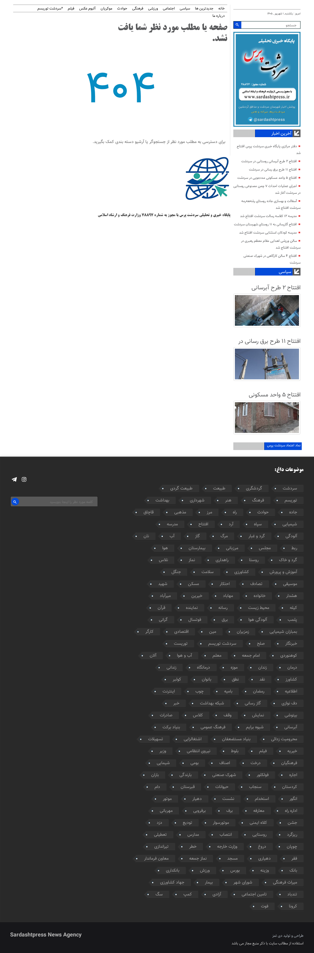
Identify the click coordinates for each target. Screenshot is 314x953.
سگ (159, 894)
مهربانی (166, 811)
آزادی (217, 894)
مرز (209, 512)
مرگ (224, 536)
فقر (294, 858)
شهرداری (197, 500)
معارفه (258, 811)
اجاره (293, 775)
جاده (293, 512)
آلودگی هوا (257, 620)
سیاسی (185, 8)
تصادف (256, 584)
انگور (293, 799)
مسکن (193, 584)
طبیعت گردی (181, 488)
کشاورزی (241, 572)
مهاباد (228, 596)
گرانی (163, 620)
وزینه (264, 870)
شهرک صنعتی (224, 775)
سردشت (290, 488)
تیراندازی (161, 846)
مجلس (265, 548)
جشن (292, 823)
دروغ (262, 846)
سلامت (207, 572)
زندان (262, 667)
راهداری (222, 560)
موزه (234, 667)
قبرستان (188, 787)
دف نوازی (289, 703)
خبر (176, 703)
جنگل (176, 572)
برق (225, 620)
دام (157, 787)
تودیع (187, 823)
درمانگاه (203, 667)
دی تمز (277, 936)
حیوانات (221, 787)
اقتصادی (181, 631)
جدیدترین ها (204, 8)
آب (172, 536)
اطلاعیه (291, 691)
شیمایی (163, 763)
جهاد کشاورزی (172, 882)
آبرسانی (290, 727)
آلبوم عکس (87, 8)
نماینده (192, 608)
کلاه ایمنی (258, 823)
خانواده (260, 596)
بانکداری (172, 870)
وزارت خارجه (227, 846)
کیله (293, 608)
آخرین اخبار (281, 133)
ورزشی (153, 8)
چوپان (292, 846)
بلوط (235, 751)
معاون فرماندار (156, 858)
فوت (264, 906)
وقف (228, 715)
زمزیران (243, 631)
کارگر (149, 631)
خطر (193, 846)
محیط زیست (258, 608)
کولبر (177, 679)
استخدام (262, 799)
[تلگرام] (14, 479)
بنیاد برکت (171, 727)
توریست (181, 643)
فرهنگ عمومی (213, 727)
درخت (256, 763)
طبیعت (219, 488)
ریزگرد (292, 834)
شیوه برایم (255, 727)
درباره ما (219, 16)
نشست (228, 799)
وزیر (162, 751)
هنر (228, 500)
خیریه (292, 751)
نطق (235, 679)
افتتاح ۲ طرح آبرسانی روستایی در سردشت (269, 161)
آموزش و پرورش (283, 572)
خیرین (196, 596)
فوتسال (194, 620)
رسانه (223, 608)
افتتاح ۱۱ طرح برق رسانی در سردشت (273, 169)
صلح (261, 643)
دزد (159, 823)
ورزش (205, 870)
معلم (217, 655)
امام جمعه (251, 655)
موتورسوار (221, 823)
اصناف (224, 763)
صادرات (166, 715)
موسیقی (290, 584)
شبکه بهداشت (212, 703)
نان (146, 536)
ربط (294, 548)
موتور (167, 799)
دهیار (197, 799)
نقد (262, 679)
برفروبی (199, 811)
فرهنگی (137, 8)
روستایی (259, 834)
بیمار (209, 882)
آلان (153, 655)
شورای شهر (242, 882)
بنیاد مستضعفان (236, 739)
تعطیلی (160, 834)
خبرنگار (291, 643)
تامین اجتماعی (254, 894)
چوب (199, 691)
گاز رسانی (253, 703)
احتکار (225, 584)
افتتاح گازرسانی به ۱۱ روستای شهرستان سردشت (265, 224)
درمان (292, 667)
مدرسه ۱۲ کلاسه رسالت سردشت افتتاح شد (268, 216)
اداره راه (291, 811)
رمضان (258, 691)
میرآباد (165, 596)
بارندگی (185, 775)
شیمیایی (289, 524)
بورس (235, 870)
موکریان (106, 8)
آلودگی (291, 536)
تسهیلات (155, 739)
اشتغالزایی (192, 739)
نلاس (163, 560)
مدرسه (172, 524)
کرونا (293, 906)
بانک (293, 870)
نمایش (258, 715)
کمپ (187, 894)
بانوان (206, 679)
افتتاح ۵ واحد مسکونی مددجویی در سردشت (267, 178)
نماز (192, 560)
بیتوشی (291, 715)
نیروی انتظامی (198, 751)
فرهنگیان (289, 763)
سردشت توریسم (222, 643)
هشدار (291, 596)
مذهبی (180, 512)
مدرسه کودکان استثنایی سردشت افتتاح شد (268, 232)
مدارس (193, 834)
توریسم (291, 500)
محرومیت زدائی (284, 739)
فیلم (71, 8)
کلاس (198, 715)
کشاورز (291, 679)
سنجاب (255, 787)
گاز (197, 536)
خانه (221, 8)
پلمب (292, 620)
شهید (162, 584)
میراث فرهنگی (285, 882)
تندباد (292, 894)
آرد (231, 524)
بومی (194, 763)
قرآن (161, 608)
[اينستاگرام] (24, 479)
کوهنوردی (288, 655)
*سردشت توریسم (50, 8)
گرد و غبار (256, 536)
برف (229, 811)
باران (155, 775)
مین (212, 631)
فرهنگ (258, 500)
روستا (253, 560)
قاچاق (149, 512)
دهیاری (264, 858)
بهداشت (162, 500)
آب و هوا (184, 655)
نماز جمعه (198, 858)
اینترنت (169, 691)
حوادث (122, 8)
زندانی (171, 667)
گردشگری (254, 488)
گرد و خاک (288, 560)
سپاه (258, 524)
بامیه (228, 691)
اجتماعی (169, 8)
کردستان (289, 787)
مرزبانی (232, 548)
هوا (165, 548)
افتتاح (203, 524)
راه (235, 512)
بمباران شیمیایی (283, 631)
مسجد (232, 858)
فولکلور (263, 775)
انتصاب (226, 834)
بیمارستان (197, 548)
